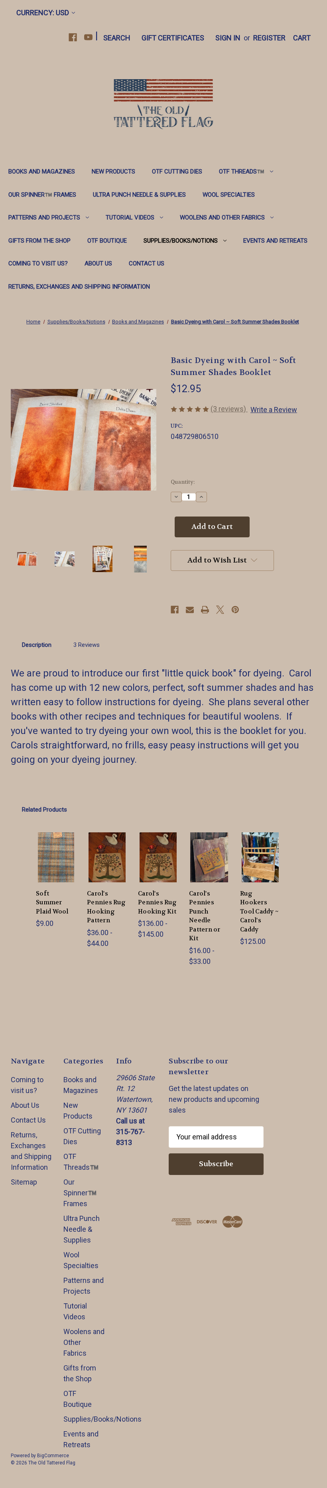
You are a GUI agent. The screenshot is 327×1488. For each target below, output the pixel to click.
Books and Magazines (41, 171)
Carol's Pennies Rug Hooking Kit (157, 903)
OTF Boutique (107, 240)
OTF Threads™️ (241, 171)
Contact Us (146, 263)
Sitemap (24, 1182)
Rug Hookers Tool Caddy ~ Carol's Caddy (259, 911)
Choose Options (57, 870)
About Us (98, 263)
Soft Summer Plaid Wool (52, 903)
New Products (113, 171)
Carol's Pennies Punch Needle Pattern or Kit (205, 916)
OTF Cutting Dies (177, 171)
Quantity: (183, 482)
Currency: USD (42, 12)
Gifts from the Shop (39, 240)
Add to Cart (260, 870)
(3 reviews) (229, 409)
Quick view (56, 845)
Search (116, 38)
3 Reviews (86, 644)
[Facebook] (73, 37)
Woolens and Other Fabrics (222, 217)
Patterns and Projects (44, 217)
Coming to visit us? (38, 263)
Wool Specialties (229, 194)
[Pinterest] (235, 609)
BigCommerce (53, 1455)
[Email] (190, 609)
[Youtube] (88, 37)
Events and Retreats (275, 240)
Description (36, 644)
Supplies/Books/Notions (181, 240)
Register (269, 38)
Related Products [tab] (44, 809)
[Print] (205, 609)
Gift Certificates (173, 38)
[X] (220, 609)
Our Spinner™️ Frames (42, 194)
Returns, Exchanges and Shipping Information (79, 286)
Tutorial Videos (130, 217)
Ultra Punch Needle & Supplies (139, 194)
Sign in (227, 38)
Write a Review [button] (273, 409)
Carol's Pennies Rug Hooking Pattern (106, 907)
